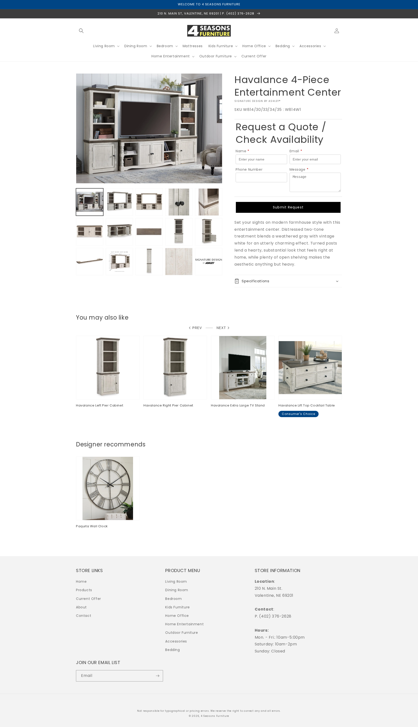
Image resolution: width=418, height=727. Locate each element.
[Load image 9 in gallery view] (179, 231)
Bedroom (173, 598)
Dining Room (176, 590)
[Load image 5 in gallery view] (208, 202)
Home (81, 581)
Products (84, 590)
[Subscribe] (157, 675)
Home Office (177, 615)
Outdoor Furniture (181, 632)
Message (299, 169)
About (81, 607)
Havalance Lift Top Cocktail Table (306, 406)
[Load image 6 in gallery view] (89, 231)
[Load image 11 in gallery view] (89, 261)
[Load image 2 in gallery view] (119, 202)
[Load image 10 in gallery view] (208, 231)
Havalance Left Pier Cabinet (99, 406)
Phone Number (249, 169)
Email (296, 151)
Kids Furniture (177, 607)
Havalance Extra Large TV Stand (238, 406)
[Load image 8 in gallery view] (149, 231)
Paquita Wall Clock (92, 526)
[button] (81, 30)
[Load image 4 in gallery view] (179, 202)
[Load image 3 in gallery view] (149, 202)
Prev (197, 328)
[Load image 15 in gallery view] (208, 261)
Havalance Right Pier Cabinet (168, 406)
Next (221, 328)
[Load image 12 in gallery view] (119, 261)
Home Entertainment (184, 624)
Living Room (176, 581)
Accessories (176, 641)
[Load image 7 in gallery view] (119, 231)
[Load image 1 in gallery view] (89, 202)
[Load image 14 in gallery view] (179, 261)
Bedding (172, 649)
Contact (83, 615)
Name (242, 151)
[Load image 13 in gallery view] (149, 261)
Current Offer (88, 598)
